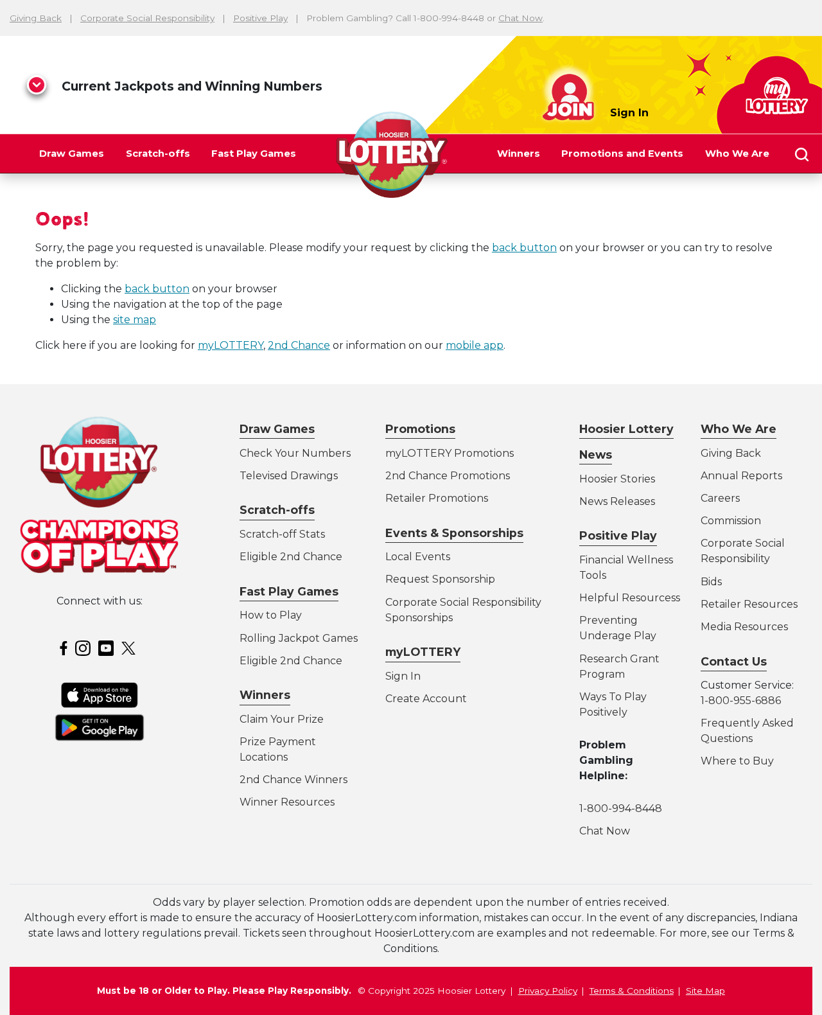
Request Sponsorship (440, 579)
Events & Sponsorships (454, 533)
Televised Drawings (289, 476)
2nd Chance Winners (293, 779)
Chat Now (520, 18)
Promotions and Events (622, 153)
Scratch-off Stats (282, 534)
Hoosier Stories (617, 479)
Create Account (426, 699)
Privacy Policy (547, 990)
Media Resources (744, 627)
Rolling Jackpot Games (299, 638)
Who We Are (737, 153)
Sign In (629, 113)
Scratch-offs (158, 153)
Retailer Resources (749, 604)
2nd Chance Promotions (447, 476)
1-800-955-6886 (741, 700)
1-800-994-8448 (620, 808)
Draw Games (71, 153)
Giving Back (36, 18)
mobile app (474, 345)
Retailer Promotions (436, 498)
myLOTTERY (230, 345)
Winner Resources (287, 802)
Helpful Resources (627, 598)
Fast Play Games (253, 153)
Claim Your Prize (282, 719)
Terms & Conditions (632, 990)
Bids (711, 582)
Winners (518, 153)
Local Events (417, 557)
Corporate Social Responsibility (147, 18)
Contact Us (734, 661)
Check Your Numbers (295, 453)
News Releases (617, 501)
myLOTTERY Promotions (449, 453)
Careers (720, 498)
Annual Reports (741, 476)
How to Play (271, 615)
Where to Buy (737, 761)
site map (134, 319)
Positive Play (260, 18)
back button (524, 248)
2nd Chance (299, 345)
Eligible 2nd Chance (291, 557)
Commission (731, 521)
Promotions (420, 429)
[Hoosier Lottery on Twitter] (130, 647)
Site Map (705, 990)
